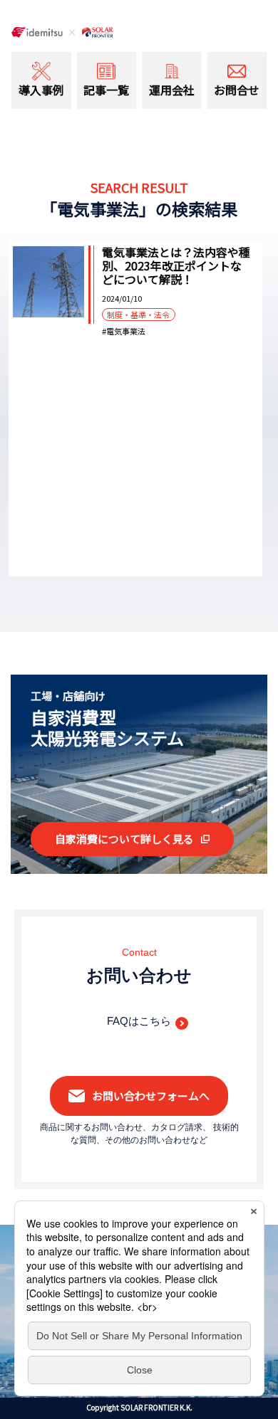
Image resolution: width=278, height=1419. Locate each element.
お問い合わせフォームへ (151, 1095)
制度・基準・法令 (138, 314)
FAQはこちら (139, 1021)
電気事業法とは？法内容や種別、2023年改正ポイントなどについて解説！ (176, 266)
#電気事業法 (123, 331)
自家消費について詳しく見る (124, 838)
